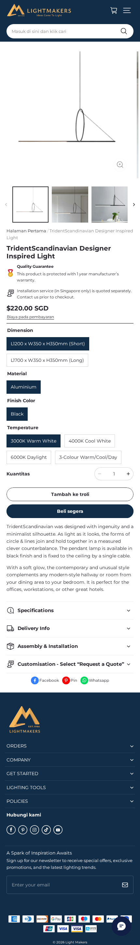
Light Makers (76, 942)
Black (17, 414)
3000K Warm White (33, 441)
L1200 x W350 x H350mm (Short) (48, 344)
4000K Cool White (90, 441)
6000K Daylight (29, 457)
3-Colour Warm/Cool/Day (88, 457)
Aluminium (23, 387)
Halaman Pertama (26, 230)
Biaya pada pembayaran (30, 316)
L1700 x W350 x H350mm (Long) (47, 360)
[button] (126, 10)
